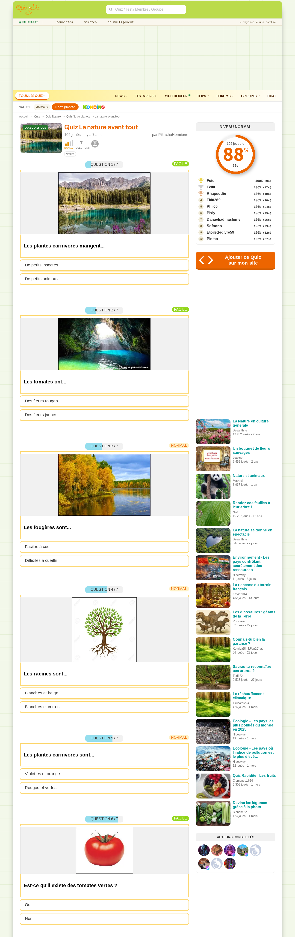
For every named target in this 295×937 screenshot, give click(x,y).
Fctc (210, 181)
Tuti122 (238, 676)
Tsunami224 (241, 703)
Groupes (249, 96)
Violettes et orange (42, 773)
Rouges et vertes (41, 787)
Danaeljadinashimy (224, 219)
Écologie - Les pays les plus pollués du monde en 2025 (253, 725)
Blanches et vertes (42, 707)
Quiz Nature (53, 116)
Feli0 (211, 187)
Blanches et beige (41, 693)
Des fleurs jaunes (41, 415)
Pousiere (239, 621)
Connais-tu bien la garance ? (249, 641)
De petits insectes (41, 265)
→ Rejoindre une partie (258, 22)
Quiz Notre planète (78, 116)
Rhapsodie (216, 194)
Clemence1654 (243, 780)
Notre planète (65, 107)
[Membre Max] (233, 854)
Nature (70, 154)
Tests (146, 96)
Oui (28, 904)
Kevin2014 (240, 594)
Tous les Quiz (31, 95)
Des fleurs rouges (41, 401)
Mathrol (238, 480)
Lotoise (238, 457)
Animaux (42, 107)
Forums (223, 96)
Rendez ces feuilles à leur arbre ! (251, 505)
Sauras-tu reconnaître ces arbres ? (252, 669)
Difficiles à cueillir (41, 560)
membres (89, 22)
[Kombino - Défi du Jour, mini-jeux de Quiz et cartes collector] (92, 107)
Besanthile (240, 430)
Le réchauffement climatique (248, 696)
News (120, 96)
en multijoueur (120, 22)
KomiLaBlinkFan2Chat (248, 648)
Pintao (212, 239)
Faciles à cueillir (40, 546)
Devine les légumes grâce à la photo (250, 805)
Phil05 (212, 206)
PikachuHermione (173, 135)
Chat (271, 96)
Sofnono (214, 226)
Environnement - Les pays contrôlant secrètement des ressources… (251, 563)
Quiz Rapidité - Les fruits (254, 775)
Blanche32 (240, 812)
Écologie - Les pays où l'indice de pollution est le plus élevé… (253, 752)
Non (28, 918)
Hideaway (239, 575)
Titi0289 (214, 200)
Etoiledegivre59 (220, 232)
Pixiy (211, 213)
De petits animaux (42, 279)
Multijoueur (176, 96)
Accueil (24, 116)
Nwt (235, 512)
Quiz (37, 116)
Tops (202, 96)
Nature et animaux (249, 476)
